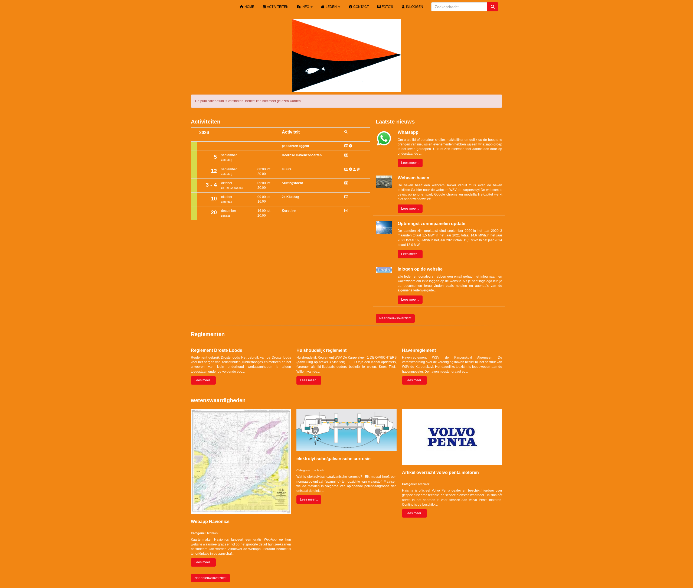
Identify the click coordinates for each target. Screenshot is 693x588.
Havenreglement (419, 350)
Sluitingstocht (292, 183)
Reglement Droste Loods (216, 350)
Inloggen (414, 7)
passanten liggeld (295, 146)
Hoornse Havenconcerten (302, 155)
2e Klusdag (290, 197)
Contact (360, 7)
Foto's (387, 7)
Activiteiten (277, 7)
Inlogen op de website (420, 269)
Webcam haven (413, 178)
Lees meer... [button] (410, 163)
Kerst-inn (289, 211)
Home (249, 7)
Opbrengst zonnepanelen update (431, 223)
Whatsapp (408, 132)
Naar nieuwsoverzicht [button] (395, 318)
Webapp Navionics (210, 521)
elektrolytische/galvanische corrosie (333, 458)
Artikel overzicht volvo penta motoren (440, 472)
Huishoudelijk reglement (321, 350)
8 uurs (287, 169)
